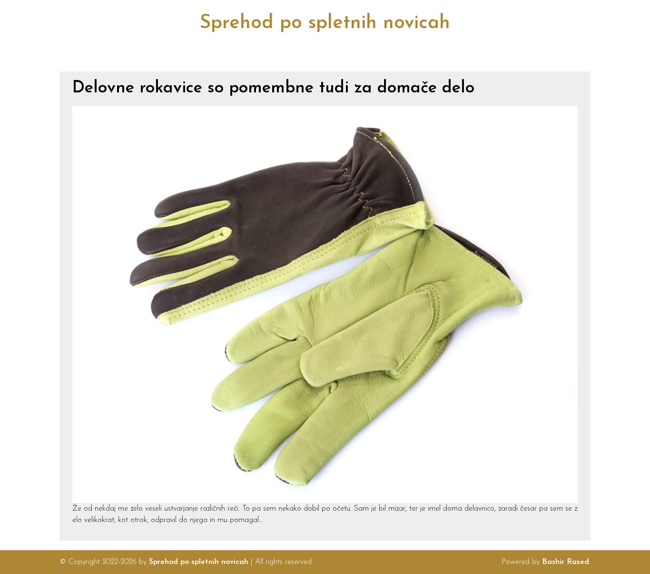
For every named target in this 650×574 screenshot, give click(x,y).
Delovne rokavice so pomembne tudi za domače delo (273, 88)
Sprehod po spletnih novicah (325, 23)
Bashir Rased (565, 562)
